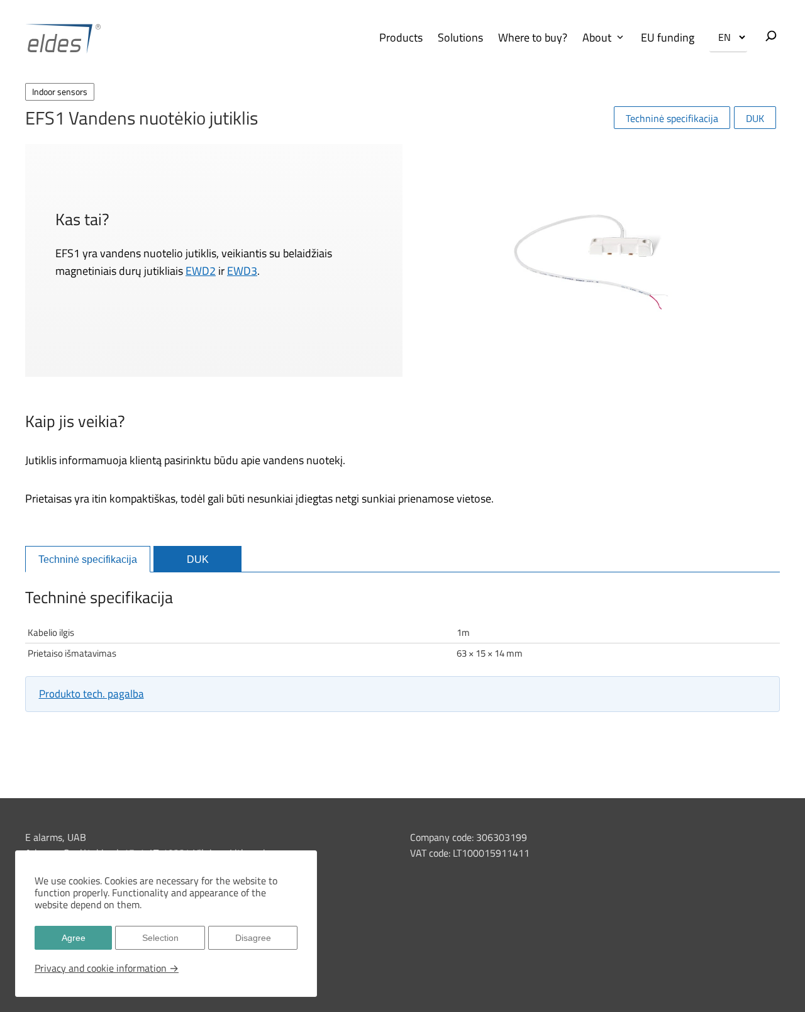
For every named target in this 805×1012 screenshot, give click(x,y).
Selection (160, 938)
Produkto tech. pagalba (91, 694)
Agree (74, 938)
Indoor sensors (59, 92)
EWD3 (242, 270)
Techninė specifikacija (672, 118)
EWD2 (201, 270)
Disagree (253, 938)
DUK (755, 118)
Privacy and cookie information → (107, 968)
